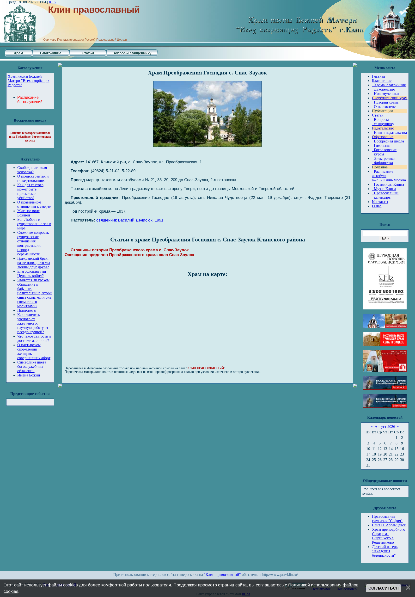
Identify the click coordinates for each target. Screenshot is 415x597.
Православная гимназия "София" (387, 518)
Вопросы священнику (131, 53)
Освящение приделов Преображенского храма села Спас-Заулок (129, 254)
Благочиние (50, 53)
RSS (52, 2)
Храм (18, 53)
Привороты (26, 310)
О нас (376, 206)
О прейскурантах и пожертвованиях (33, 178)
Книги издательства (389, 132)
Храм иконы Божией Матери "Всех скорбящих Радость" (28, 80)
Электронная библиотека (383, 160)
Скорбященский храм (389, 98)
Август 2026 (385, 427)
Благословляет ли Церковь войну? (31, 273)
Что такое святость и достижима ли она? (34, 338)
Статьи (88, 53)
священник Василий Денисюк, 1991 (129, 220)
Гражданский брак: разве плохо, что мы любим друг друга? (33, 262)
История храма (385, 102)
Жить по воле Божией (28, 213)
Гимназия (381, 145)
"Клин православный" (222, 574)
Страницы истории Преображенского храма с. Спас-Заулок (130, 250)
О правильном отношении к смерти (34, 204)
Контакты (380, 202)
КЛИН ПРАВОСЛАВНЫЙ (206, 368)
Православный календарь (385, 195)
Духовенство (383, 89)
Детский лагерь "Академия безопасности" (384, 551)
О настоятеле (384, 107)
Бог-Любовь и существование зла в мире (34, 223)
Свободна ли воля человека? (32, 170)
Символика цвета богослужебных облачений (31, 366)
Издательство (383, 128)
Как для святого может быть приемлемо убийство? (30, 191)
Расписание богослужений (30, 99)
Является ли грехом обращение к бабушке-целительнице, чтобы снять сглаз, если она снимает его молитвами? (34, 293)
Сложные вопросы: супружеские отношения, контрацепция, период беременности (33, 243)
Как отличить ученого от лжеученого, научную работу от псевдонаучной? (32, 323)
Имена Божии (28, 375)
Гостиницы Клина (388, 184)
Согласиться (383, 588)
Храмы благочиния (389, 85)
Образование (382, 137)
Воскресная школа (388, 141)
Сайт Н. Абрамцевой (389, 525)
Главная (378, 76)
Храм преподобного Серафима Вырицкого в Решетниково (388, 535)
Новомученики (385, 94)
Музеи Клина (384, 189)
